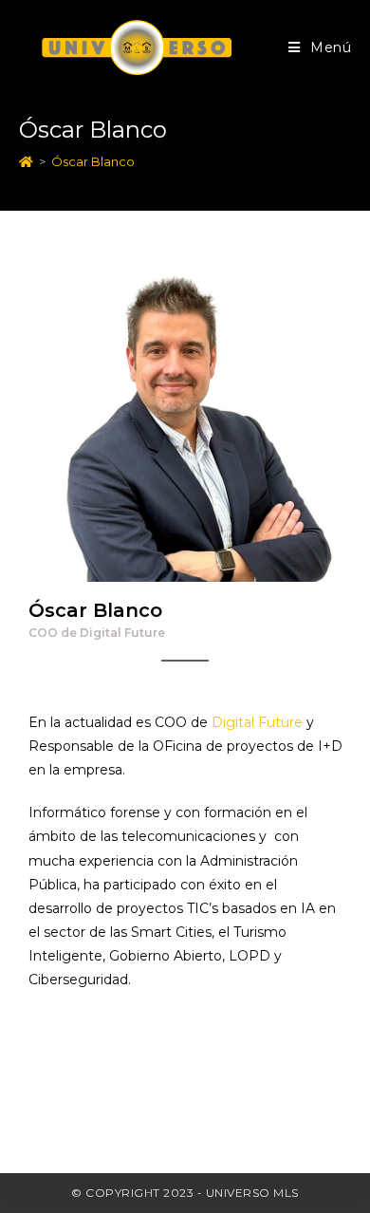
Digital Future (257, 722)
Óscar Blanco (93, 161)
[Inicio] (26, 161)
